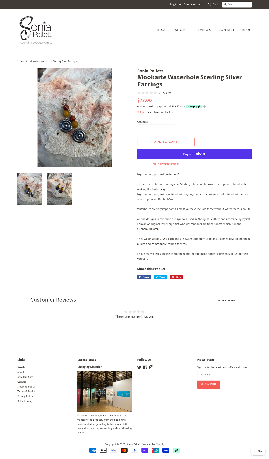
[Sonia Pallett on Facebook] (145, 368)
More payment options (166, 163)
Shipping (142, 112)
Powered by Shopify (153, 444)
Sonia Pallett (133, 444)
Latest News (86, 360)
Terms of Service (26, 391)
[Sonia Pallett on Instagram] (151, 368)
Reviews (203, 30)
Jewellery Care (25, 377)
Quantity (142, 121)
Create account (193, 4)
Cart (215, 4)
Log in (174, 4)
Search (21, 367)
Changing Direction (89, 367)
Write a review (226, 300)
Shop (180, 30)
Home (162, 30)
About (20, 372)
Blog (247, 30)
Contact (226, 30)
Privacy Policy (25, 396)
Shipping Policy (26, 386)
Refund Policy (25, 401)
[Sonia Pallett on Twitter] (139, 368)
